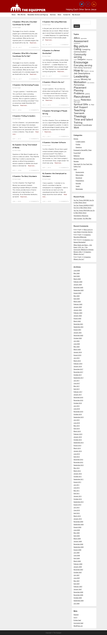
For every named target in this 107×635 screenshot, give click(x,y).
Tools (75, 169)
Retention (86, 99)
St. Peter (91, 104)
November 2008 (78, 544)
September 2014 (78, 442)
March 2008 (77, 561)
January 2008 (78, 567)
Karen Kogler (17, 27)
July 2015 (76, 420)
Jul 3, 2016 (46, 105)
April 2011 (77, 493)
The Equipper (33, 10)
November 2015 (78, 411)
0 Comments (34, 47)
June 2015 (77, 423)
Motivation (80, 82)
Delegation (81, 59)
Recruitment (82, 96)
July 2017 (76, 380)
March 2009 (77, 539)
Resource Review (79, 158)
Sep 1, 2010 (17, 139)
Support (83, 107)
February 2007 (78, 586)
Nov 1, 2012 (17, 110)
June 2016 (77, 409)
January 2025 (78, 307)
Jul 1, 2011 (46, 136)
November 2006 (78, 595)
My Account (76, 15)
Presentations (80, 181)
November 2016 (78, 400)
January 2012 (78, 474)
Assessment (81, 41)
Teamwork (79, 113)
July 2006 (76, 603)
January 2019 (78, 352)
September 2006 (78, 601)
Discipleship (89, 59)
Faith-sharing (78, 67)
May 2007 (77, 581)
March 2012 (77, 471)
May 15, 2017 (47, 76)
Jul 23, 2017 (47, 44)
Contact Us (66, 15)
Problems (79, 93)
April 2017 (77, 389)
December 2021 (78, 324)
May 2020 (77, 347)
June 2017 (77, 383)
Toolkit (78, 186)
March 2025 (77, 301)
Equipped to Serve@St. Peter (83, 150)
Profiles (78, 144)
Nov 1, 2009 (17, 170)
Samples (78, 183)
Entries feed (77, 620)
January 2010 (78, 519)
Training (78, 122)
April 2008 (77, 558)
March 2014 (77, 448)
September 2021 (78, 327)
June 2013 (77, 454)
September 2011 (78, 479)
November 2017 (78, 372)
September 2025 (78, 290)
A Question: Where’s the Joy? (53, 82)
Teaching (79, 110)
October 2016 (78, 403)
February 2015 (78, 434)
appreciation (84, 38)
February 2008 (78, 564)
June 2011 (77, 488)
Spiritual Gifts (81, 104)
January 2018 (78, 366)
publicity (87, 93)
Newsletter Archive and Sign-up (38, 15)
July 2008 (76, 553)
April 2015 (77, 428)
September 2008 (78, 547)
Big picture (81, 45)
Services (53, 15)
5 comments (64, 105)
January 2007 (78, 589)
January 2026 (78, 284)
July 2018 (76, 358)
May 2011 (77, 491)
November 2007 (78, 570)
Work (76, 127)
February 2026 (78, 282)
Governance (87, 67)
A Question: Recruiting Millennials (54, 22)
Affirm (77, 38)
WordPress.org (78, 626)
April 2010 (77, 513)
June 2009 (77, 530)
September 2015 (78, 417)
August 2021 (77, 330)
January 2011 (78, 496)
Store (59, 15)
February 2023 (78, 313)
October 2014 (78, 440)
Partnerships (79, 85)
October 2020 (78, 338)
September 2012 (78, 465)
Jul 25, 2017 (17, 47)
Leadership (81, 76)
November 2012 (78, 462)
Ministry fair (86, 79)
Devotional (79, 178)
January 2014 (78, 451)
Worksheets (79, 189)
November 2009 (78, 522)
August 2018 (77, 355)
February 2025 (78, 304)
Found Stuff (77, 153)
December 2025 (78, 287)
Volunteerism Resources (81, 216)
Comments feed (78, 623)
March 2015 (77, 431)
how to (86, 71)
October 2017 (78, 375)
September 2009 (78, 524)
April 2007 (77, 584)
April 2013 (77, 457)
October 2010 (78, 499)
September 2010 (78, 502)
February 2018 (78, 364)
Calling (77, 49)
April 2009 (77, 536)
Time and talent (83, 119)
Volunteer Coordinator (83, 125)
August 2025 (77, 293)
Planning (78, 90)
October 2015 (78, 414)
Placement (80, 87)
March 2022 (77, 321)
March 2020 (77, 349)
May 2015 (77, 426)
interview (91, 71)
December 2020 (78, 335)
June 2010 (77, 510)
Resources (77, 100)
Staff (76, 107)
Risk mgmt (77, 102)
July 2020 (76, 341)
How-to (78, 70)
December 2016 (78, 397)
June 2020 (77, 344)
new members (90, 82)
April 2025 (77, 299)
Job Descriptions (82, 73)
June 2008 (77, 555)
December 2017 (78, 369)
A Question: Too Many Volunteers (25, 176)
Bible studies (79, 175)
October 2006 (78, 598)
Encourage (81, 62)
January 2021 (78, 333)
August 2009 (77, 527)
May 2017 (77, 386)
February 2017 (78, 392)
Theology (80, 116)
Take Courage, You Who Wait (82, 218)
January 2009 (78, 541)
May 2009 (77, 533)
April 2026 (77, 276)
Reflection (77, 156)
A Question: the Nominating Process (26, 85)
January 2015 (78, 437)
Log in (75, 617)
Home (13, 15)
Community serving (80, 55)
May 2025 (77, 296)
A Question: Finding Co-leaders (24, 116)
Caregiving (86, 49)
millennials (77, 79)
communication (80, 52)
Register (76, 615)
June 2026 (77, 270)
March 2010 (77, 516)
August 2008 (77, 550)
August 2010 (77, 505)
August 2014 (77, 445)
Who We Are (21, 15)
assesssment (77, 43)
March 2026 (77, 279)
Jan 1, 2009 (17, 201)
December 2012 (78, 459)
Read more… (33, 43)
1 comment (64, 44)
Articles (76, 139)
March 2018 (77, 361)
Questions (79, 147)
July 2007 (76, 575)
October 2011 (78, 476)
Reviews (76, 161)
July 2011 (76, 485)
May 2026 (77, 273)
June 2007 (77, 578)
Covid (75, 59)
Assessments (80, 172)
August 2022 (77, 318)
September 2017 (78, 378)
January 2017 (78, 395)
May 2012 (77, 468)
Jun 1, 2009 (46, 201)
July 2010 (76, 507)
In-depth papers (80, 142)
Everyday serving (83, 65)
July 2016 (76, 406)
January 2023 (78, 316)
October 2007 (78, 572)
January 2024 (78, 310)
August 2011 (77, 482)
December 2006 (78, 592)
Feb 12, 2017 (17, 79)
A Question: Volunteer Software (54, 142)
